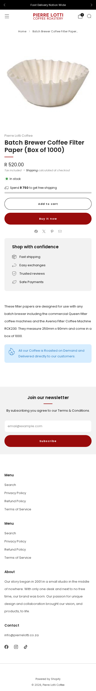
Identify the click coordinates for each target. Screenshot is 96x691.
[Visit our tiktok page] (25, 647)
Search (10, 484)
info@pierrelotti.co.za (21, 635)
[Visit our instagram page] (16, 647)
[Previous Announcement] (4, 5)
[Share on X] (44, 231)
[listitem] (48, 4)
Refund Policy (15, 501)
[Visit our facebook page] (6, 647)
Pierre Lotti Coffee (18, 136)
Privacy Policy (15, 493)
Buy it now (48, 219)
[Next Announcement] (92, 5)
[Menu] (6, 16)
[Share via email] (60, 231)
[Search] (89, 16)
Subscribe (48, 441)
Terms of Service (17, 509)
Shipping (32, 170)
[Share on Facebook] (36, 231)
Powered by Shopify (48, 679)
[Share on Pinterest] (52, 231)
